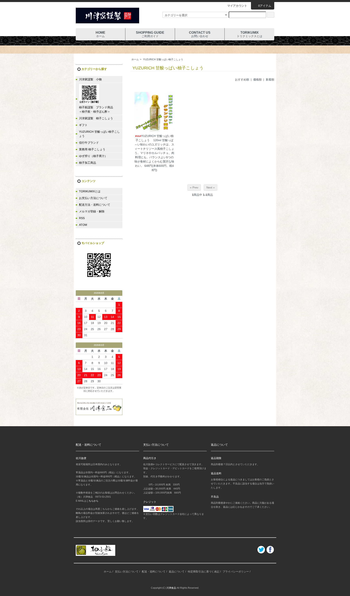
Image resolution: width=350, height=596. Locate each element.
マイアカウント (237, 5)
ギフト (83, 125)
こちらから (92, 500)
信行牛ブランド (89, 142)
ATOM (83, 224)
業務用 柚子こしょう (92, 149)
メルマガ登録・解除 (92, 211)
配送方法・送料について (94, 204)
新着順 (270, 79)
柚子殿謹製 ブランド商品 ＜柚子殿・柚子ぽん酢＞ (100, 109)
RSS (82, 218)
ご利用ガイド (150, 34)
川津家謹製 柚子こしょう (96, 118)
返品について (177, 571)
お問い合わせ (199, 34)
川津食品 (171, 587)
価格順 (257, 79)
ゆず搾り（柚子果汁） (93, 156)
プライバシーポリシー (236, 571)
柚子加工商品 (87, 162)
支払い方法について (127, 571)
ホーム (100, 34)
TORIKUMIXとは (89, 191)
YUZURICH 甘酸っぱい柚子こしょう (163, 59)
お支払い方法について (93, 198)
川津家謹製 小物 (90, 79)
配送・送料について (153, 571)
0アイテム (264, 5)
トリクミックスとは (249, 34)
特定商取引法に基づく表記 (203, 571)
